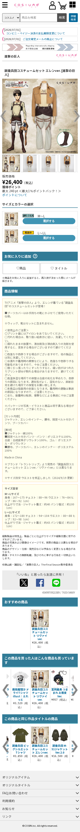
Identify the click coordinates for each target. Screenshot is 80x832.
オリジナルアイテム (16, 777)
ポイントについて (14, 195)
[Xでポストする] (24, 585)
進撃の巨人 (12, 56)
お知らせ (8, 808)
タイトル (61, 268)
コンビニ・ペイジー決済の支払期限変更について (35, 33)
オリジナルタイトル (16, 785)
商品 (23, 268)
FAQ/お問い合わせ (15, 793)
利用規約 (8, 800)
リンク (7, 816)
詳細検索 (73, 17)
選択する (49, 221)
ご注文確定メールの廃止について (43, 39)
